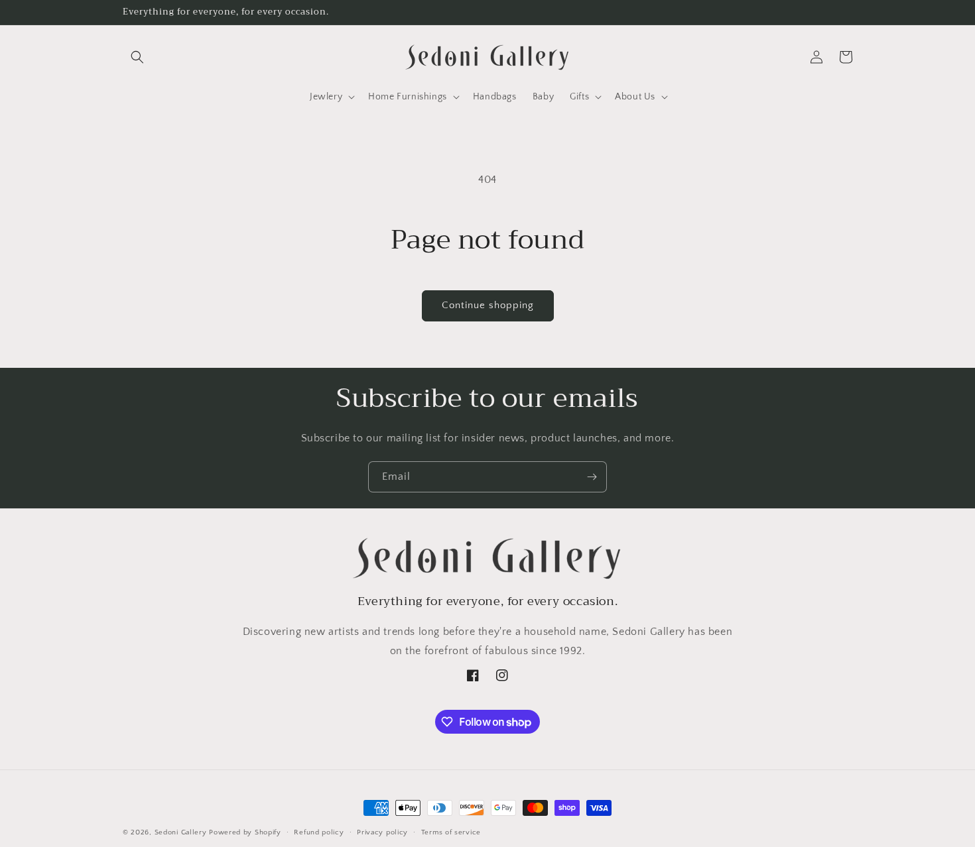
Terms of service (451, 832)
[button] (137, 57)
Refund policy (319, 832)
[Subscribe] (591, 476)
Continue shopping (488, 305)
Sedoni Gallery (181, 832)
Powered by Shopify (245, 832)
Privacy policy (382, 832)
